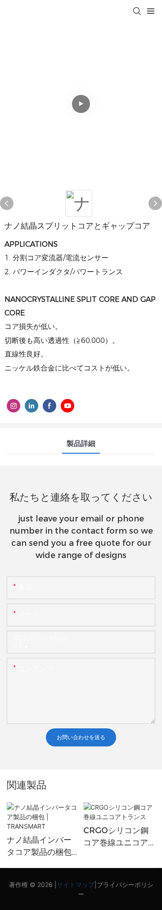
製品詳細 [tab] (81, 443)
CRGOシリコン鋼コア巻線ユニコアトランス (115, 837)
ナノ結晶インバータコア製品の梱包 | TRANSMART (41, 846)
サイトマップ (75, 884)
